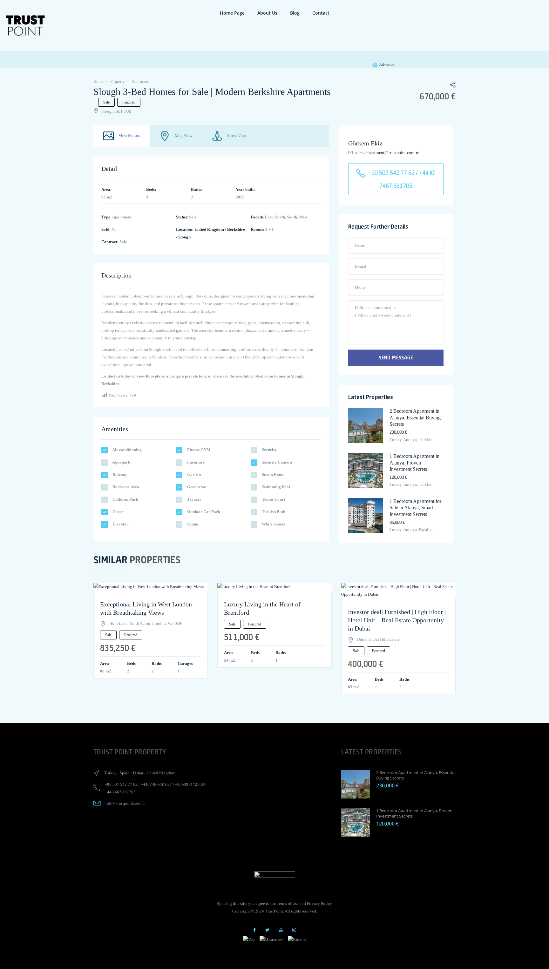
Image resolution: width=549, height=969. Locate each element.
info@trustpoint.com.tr (125, 803)
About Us (267, 13)
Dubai (138, 773)
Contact (320, 13)
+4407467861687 (156, 784)
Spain (125, 773)
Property (117, 81)
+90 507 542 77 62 (121, 784)
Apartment (141, 81)
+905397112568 (189, 784)
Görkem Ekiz (365, 143)
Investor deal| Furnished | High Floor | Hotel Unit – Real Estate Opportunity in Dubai (397, 620)
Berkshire (236, 229)
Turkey (110, 773)
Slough (184, 237)
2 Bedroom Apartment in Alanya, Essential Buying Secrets (415, 417)
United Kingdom (209, 229)
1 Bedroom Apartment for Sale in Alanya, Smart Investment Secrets (415, 507)
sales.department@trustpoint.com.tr (387, 152)
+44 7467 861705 (120, 792)
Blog (295, 13)
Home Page (232, 13)
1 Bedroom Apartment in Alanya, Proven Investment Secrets (414, 462)
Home (98, 81)
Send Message (396, 357)
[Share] (450, 85)
